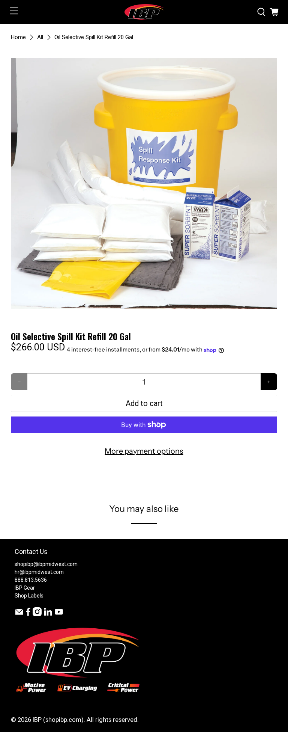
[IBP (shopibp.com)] (144, 12)
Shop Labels (29, 596)
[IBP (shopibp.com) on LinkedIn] (48, 614)
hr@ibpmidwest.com (39, 572)
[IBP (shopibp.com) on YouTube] (58, 614)
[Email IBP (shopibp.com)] (19, 614)
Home (18, 37)
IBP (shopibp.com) (58, 719)
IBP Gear (25, 588)
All (40, 37)
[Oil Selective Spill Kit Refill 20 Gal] (144, 183)
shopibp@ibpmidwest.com (46, 564)
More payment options (144, 451)
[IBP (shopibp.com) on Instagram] (37, 614)
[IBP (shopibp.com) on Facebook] (28, 614)
